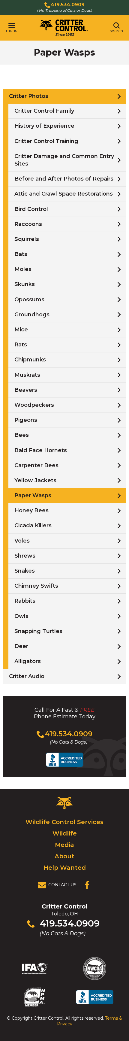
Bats (20, 254)
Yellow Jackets (35, 480)
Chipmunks (30, 359)
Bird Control (31, 209)
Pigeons (25, 420)
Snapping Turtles (38, 631)
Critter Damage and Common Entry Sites (64, 160)
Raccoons (28, 224)
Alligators (27, 661)
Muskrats (27, 375)
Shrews (24, 555)
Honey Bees (31, 510)
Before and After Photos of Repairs (63, 178)
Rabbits (24, 601)
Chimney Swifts (36, 586)
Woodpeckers (34, 405)
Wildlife (64, 833)
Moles (23, 269)
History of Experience (44, 126)
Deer (21, 646)
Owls (21, 616)
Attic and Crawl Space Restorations (63, 193)
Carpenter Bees (36, 465)
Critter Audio (26, 676)
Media (64, 844)
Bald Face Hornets (40, 450)
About (64, 856)
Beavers (25, 390)
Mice (21, 329)
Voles (22, 540)
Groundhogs (32, 314)
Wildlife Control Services (65, 822)
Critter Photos (28, 96)
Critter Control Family (44, 111)
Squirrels (26, 239)
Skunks (24, 284)
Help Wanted (65, 867)
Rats (20, 344)
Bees (21, 435)
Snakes (24, 571)
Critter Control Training (46, 141)
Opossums (29, 299)
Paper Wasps (32, 495)
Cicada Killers (33, 525)
